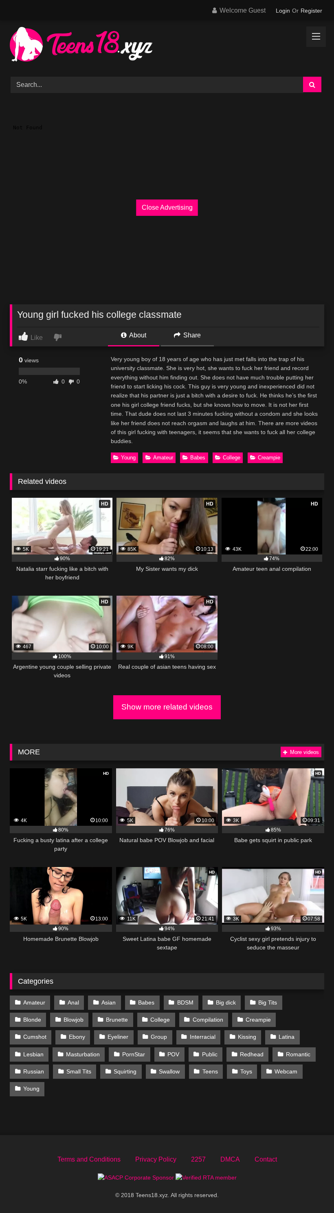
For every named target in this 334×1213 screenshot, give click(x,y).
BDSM (185, 1002)
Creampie (269, 458)
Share (191, 335)
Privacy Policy (155, 1159)
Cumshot (34, 1036)
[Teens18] (167, 45)
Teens (210, 1071)
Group (159, 1036)
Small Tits (78, 1071)
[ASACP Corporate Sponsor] (137, 1177)
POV (173, 1054)
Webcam (286, 1071)
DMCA (230, 1159)
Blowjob (74, 1019)
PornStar (133, 1054)
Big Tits (267, 1002)
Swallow (169, 1071)
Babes (197, 458)
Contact (266, 1159)
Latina (286, 1036)
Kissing (247, 1036)
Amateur (163, 458)
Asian (108, 1002)
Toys (246, 1071)
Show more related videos (167, 707)
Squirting (125, 1071)
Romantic (298, 1054)
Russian (33, 1071)
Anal (73, 1002)
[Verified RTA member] (206, 1177)
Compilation (208, 1019)
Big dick (226, 1002)
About (137, 335)
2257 (198, 1159)
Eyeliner (118, 1036)
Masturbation (83, 1054)
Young (128, 458)
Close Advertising (167, 207)
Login (283, 10)
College (231, 458)
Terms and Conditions (89, 1159)
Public (210, 1054)
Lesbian (33, 1054)
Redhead (252, 1054)
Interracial (202, 1036)
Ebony (77, 1036)
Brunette (117, 1019)
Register (311, 10)
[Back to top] (309, 1189)
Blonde (32, 1019)
